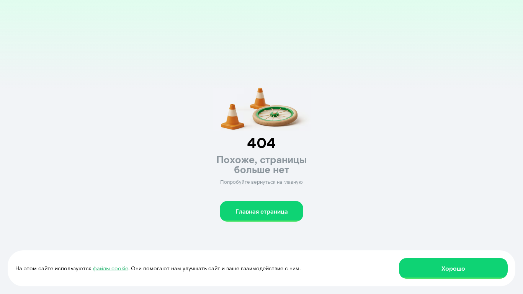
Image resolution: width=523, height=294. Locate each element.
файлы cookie (110, 268)
